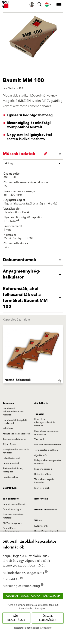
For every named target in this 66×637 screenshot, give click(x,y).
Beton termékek (11, 463)
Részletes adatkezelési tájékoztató (33, 628)
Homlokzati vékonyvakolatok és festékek (13, 411)
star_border (60, 381)
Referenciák (41, 499)
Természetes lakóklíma (14, 439)
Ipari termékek (10, 477)
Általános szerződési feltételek (13, 516)
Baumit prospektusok (14, 504)
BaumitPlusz (10, 488)
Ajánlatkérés (41, 403)
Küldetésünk (41, 526)
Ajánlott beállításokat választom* (33, 596)
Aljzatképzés (9, 444)
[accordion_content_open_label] (34, 259)
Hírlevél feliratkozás (45, 510)
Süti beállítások (16, 618)
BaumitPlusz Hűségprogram (11, 529)
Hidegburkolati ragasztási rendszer (16, 451)
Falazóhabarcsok (11, 458)
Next (63, 355)
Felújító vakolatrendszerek (16, 434)
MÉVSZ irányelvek (12, 523)
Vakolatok (8, 428)
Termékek (8, 403)
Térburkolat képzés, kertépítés (13, 470)
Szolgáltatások (11, 499)
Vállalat (38, 521)
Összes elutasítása (47, 618)
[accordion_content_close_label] (34, 153)
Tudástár (39, 414)
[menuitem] (32, 4)
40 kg (9, 163)
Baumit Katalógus (12, 509)
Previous (3, 355)
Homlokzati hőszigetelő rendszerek (15, 421)
